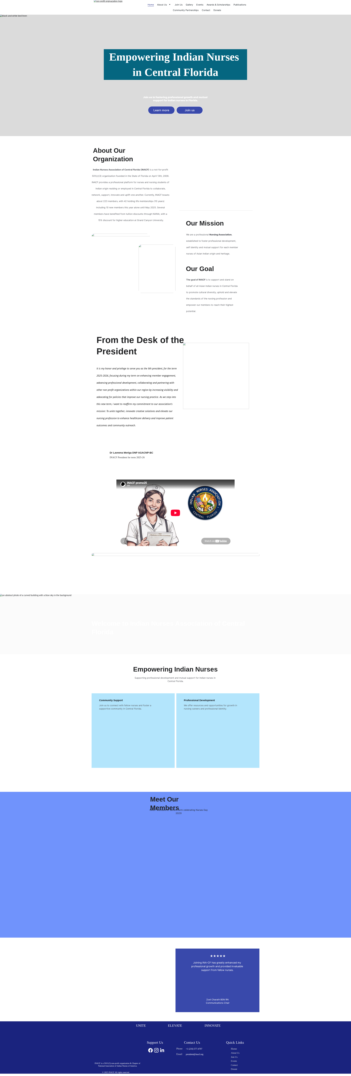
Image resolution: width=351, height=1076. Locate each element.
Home (151, 4)
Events (199, 4)
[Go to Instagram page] (156, 1050)
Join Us (178, 4)
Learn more (161, 110)
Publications (239, 4)
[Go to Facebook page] (150, 1050)
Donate (217, 10)
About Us (162, 4)
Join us (190, 110)
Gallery (189, 4)
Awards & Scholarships (218, 4)
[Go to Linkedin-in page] (162, 1050)
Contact (206, 10)
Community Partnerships (186, 10)
